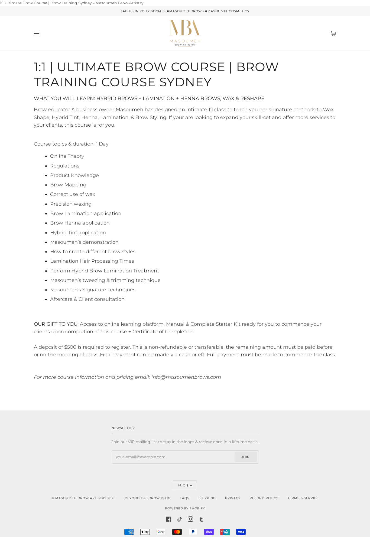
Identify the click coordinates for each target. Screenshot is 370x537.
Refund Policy (264, 498)
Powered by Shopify (185, 508)
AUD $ (183, 485)
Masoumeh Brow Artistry (81, 498)
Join (245, 457)
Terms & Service (303, 498)
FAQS (184, 498)
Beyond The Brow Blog (148, 498)
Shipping (207, 498)
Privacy (233, 498)
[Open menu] (42, 33)
